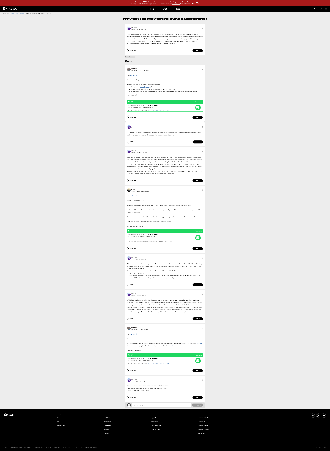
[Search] (315, 9)
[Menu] (326, 9)
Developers (107, 422)
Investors (106, 430)
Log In (320, 9)
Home (12, 14)
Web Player (154, 422)
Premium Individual (203, 418)
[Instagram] (313, 415)
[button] (202, 28)
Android (22, 14)
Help (152, 8)
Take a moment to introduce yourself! (159, 110)
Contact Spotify (155, 430)
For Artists (107, 418)
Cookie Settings (38, 447)
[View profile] (129, 28)
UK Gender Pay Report (91, 447)
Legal (5, 447)
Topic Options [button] (129, 57)
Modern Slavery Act (68, 447)
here (173, 346)
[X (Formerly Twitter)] (318, 415)
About (58, 418)
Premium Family (203, 426)
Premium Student (203, 430)
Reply (198, 51)
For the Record (61, 426)
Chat (164, 8)
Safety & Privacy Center (16, 447)
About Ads (48, 447)
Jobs (58, 422)
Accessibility (57, 447)
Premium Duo (202, 422)
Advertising (107, 426)
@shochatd (133, 75)
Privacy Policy (27, 447)
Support (153, 418)
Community (11, 8)
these (179, 217)
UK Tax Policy (79, 447)
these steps (176, 4)
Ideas (177, 8)
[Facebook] (324, 415)
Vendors (106, 433)
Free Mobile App (156, 426)
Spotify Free (201, 433)
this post (199, 343)
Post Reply (197, 405)
